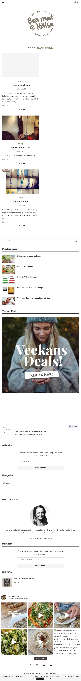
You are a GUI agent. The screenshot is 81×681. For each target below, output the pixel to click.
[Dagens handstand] (20, 128)
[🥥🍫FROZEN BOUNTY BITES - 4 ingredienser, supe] (67, 642)
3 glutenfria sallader (25, 266)
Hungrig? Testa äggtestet (27, 277)
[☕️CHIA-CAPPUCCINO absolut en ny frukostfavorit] (40, 642)
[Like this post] (17, 109)
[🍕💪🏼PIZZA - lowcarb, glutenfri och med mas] (40, 615)
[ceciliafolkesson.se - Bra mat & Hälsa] (8, 430)
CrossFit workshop (21, 85)
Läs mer (5, 105)
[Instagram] (37, 665)
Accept (40, 679)
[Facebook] (30, 665)
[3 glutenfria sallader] (8, 269)
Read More (49, 679)
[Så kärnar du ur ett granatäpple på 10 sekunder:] (8, 301)
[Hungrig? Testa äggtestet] (8, 280)
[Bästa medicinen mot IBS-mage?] (8, 290)
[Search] (78, 3)
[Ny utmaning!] (20, 181)
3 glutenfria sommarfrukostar (29, 256)
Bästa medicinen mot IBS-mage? (30, 287)
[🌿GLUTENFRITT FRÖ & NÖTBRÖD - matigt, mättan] (14, 615)
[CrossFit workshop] (20, 65)
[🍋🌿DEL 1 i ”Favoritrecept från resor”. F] (14, 642)
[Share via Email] (24, 109)
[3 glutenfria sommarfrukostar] (8, 259)
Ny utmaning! (20, 201)
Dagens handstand (20, 147)
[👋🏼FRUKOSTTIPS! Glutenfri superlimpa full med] (67, 615)
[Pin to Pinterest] (21, 109)
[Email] (51, 665)
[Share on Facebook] (19, 109)
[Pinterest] (44, 665)
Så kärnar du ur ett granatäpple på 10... (33, 298)
